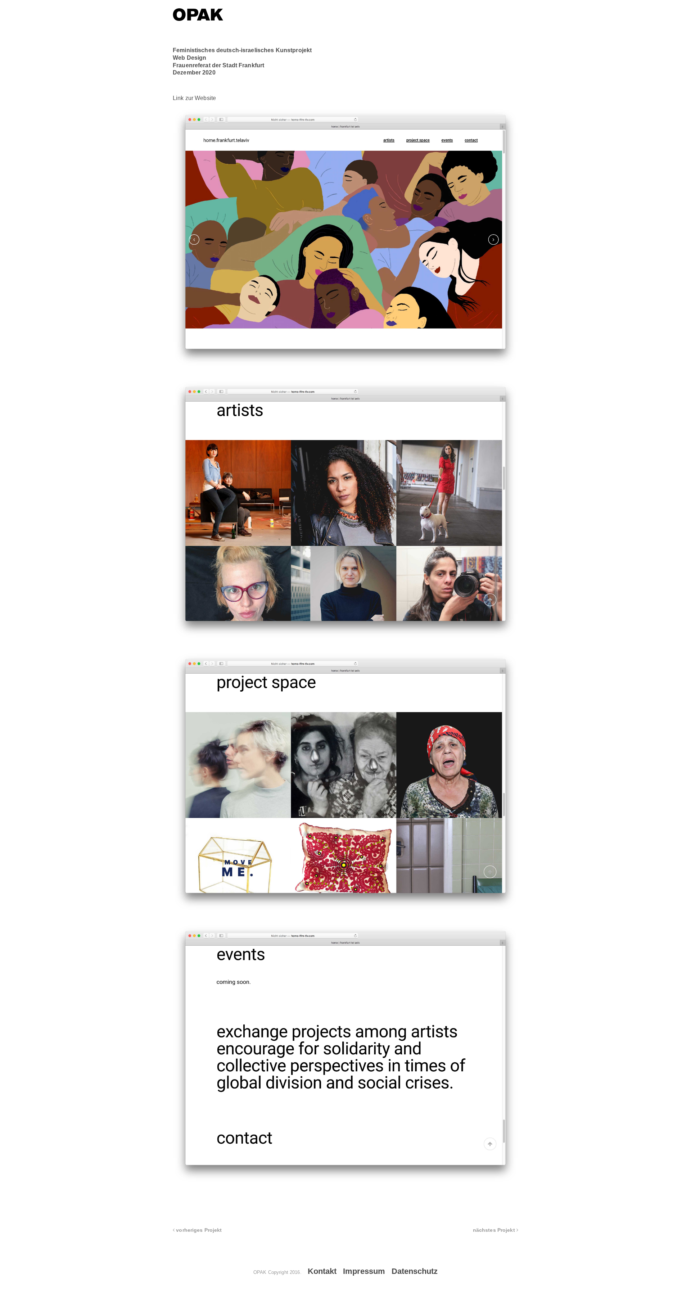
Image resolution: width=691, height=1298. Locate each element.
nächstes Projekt (494, 1230)
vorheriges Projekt (198, 1230)
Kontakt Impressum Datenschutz (373, 1271)
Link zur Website (194, 98)
